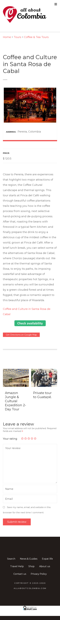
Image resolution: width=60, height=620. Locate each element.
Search (11, 558)
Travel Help (17, 566)
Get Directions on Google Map (21, 334)
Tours (17, 37)
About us (44, 566)
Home (7, 37)
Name (8, 489)
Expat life (47, 558)
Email (8, 499)
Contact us (19, 574)
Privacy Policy (39, 574)
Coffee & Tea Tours (36, 37)
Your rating (10, 438)
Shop (31, 566)
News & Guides (28, 558)
